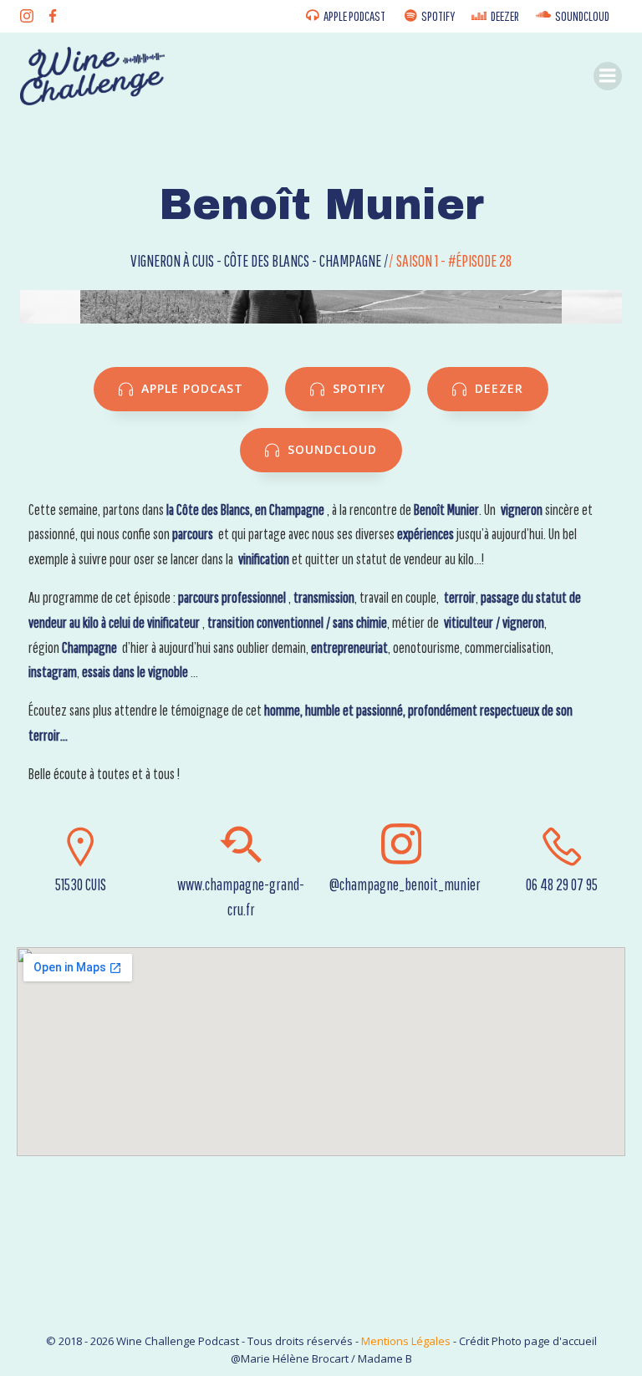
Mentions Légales (406, 1340)
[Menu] (608, 76)
